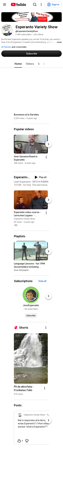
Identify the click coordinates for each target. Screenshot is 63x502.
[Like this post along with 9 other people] (19, 440)
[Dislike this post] (26, 440)
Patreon (7, 47)
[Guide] (4, 4)
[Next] (48, 144)
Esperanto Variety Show (24, 219)
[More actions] (46, 157)
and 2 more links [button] (19, 47)
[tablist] (31, 64)
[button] (44, 64)
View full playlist (21, 270)
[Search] (35, 4)
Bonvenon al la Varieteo (26, 114)
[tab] (18, 64)
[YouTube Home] (18, 4)
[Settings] (41, 4)
